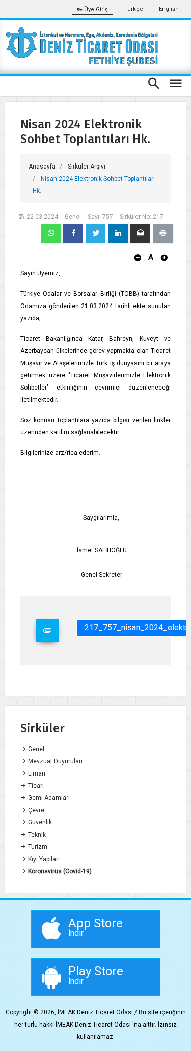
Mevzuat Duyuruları (54, 761)
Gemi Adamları (48, 797)
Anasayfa (42, 166)
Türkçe (133, 9)
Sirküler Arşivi (86, 166)
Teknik (36, 834)
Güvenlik (39, 822)
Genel (35, 749)
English (169, 9)
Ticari (35, 785)
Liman (35, 773)
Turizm (36, 846)
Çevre (35, 810)
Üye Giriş (95, 9)
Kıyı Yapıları (43, 859)
